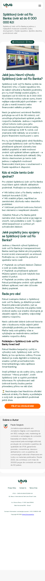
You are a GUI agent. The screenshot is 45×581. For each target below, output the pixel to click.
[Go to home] (7, 5)
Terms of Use (33, 488)
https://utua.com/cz (28, 514)
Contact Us (23, 488)
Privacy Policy (12, 488)
